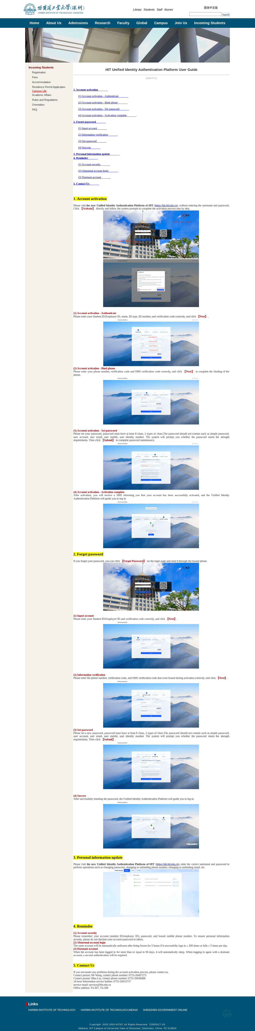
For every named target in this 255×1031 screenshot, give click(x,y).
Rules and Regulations (45, 99)
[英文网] (53, 13)
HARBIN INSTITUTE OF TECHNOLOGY (52, 1009)
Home (34, 23)
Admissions (78, 23)
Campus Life (39, 90)
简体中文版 (211, 7)
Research (102, 23)
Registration (39, 72)
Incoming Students (209, 23)
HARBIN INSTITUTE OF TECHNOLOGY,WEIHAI (109, 1009)
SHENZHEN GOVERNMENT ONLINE (165, 1009)
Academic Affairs (41, 94)
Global (141, 23)
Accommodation (41, 82)
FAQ (34, 109)
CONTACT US (157, 1024)
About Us (53, 23)
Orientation (38, 104)
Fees (35, 77)
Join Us (181, 23)
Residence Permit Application (48, 86)
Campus (161, 23)
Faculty (123, 23)
